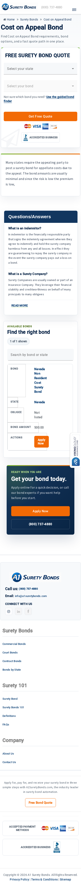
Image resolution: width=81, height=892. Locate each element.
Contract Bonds (12, 661)
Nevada (39, 402)
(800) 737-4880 (40, 524)
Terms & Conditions (44, 879)
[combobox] (40, 70)
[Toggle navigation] (74, 8)
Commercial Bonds (14, 644)
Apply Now (41, 441)
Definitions (9, 715)
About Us (8, 753)
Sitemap (65, 879)
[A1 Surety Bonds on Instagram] (8, 611)
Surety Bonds (29, 19)
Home (10, 19)
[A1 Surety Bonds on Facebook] (28, 611)
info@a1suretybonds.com (31, 596)
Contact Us (9, 762)
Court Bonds (10, 652)
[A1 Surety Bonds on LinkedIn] (18, 611)
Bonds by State (11, 669)
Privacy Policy (19, 879)
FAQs (5, 724)
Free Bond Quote (41, 803)
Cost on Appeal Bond (57, 19)
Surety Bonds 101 (13, 707)
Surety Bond (9, 698)
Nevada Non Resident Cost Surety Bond (40, 380)
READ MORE (19, 305)
